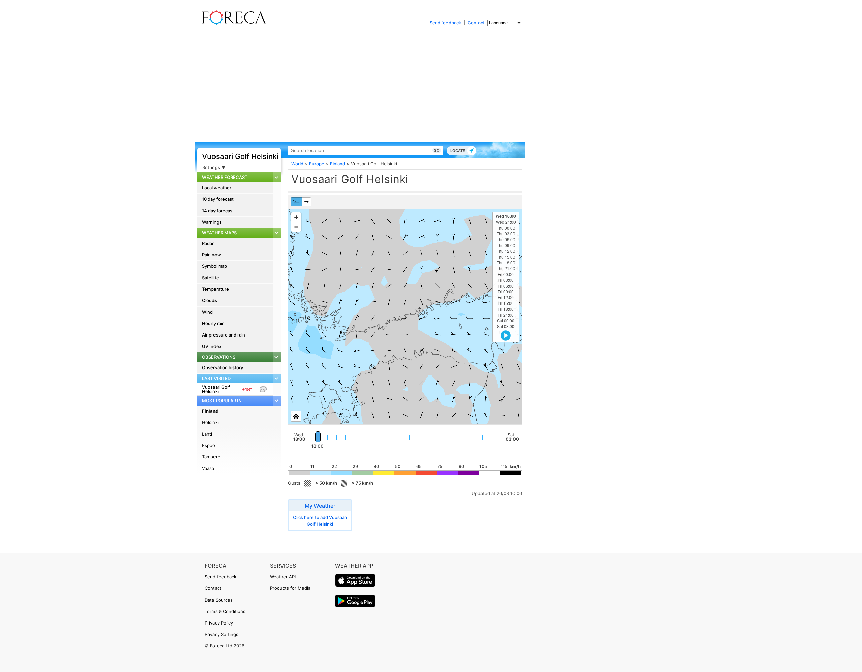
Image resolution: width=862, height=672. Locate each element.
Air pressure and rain (223, 335)
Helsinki (210, 422)
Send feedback (445, 22)
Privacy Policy (219, 623)
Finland (210, 411)
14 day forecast (218, 210)
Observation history (222, 367)
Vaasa (208, 468)
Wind (207, 312)
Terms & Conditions (225, 611)
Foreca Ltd (221, 645)
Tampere (211, 456)
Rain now (211, 254)
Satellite (210, 277)
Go (437, 150)
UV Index (211, 346)
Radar (208, 243)
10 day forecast (218, 199)
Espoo (208, 445)
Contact (476, 22)
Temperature (215, 289)
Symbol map (214, 266)
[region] (405, 316)
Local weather (216, 187)
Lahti (207, 434)
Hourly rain (213, 323)
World (297, 163)
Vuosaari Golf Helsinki (240, 156)
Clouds (209, 300)
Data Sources (219, 600)
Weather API (283, 576)
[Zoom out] (296, 227)
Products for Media (290, 588)
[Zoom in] (296, 217)
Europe (316, 163)
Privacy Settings (221, 634)
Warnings (212, 222)
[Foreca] (232, 23)
